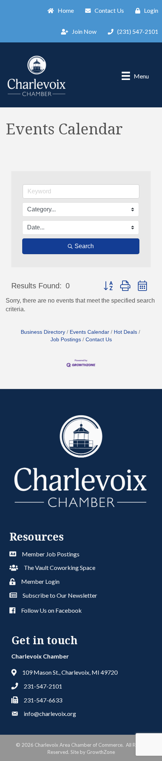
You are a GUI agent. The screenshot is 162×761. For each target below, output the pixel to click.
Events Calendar (89, 332)
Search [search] (84, 246)
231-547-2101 (43, 686)
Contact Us (99, 339)
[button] (108, 286)
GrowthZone (101, 752)
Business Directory (43, 332)
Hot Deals (125, 332)
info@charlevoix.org (50, 713)
